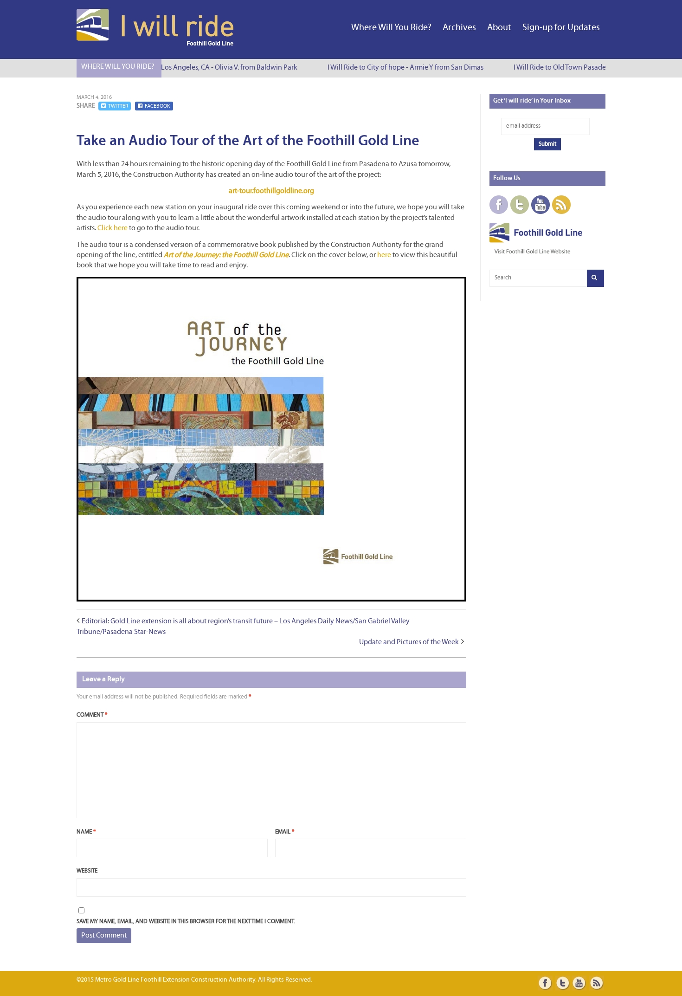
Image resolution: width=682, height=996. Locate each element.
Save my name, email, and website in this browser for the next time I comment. (186, 921)
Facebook (157, 106)
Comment (92, 715)
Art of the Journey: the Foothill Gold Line (226, 255)
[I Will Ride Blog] (156, 43)
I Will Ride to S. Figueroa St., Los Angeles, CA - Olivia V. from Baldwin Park (180, 67)
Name (86, 832)
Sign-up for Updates (561, 27)
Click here (112, 228)
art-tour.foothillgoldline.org (271, 191)
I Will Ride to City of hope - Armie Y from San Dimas (399, 67)
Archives (459, 27)
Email (284, 832)
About (499, 27)
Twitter (118, 106)
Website (87, 871)
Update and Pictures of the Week (409, 642)
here (384, 255)
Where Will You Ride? (391, 27)
